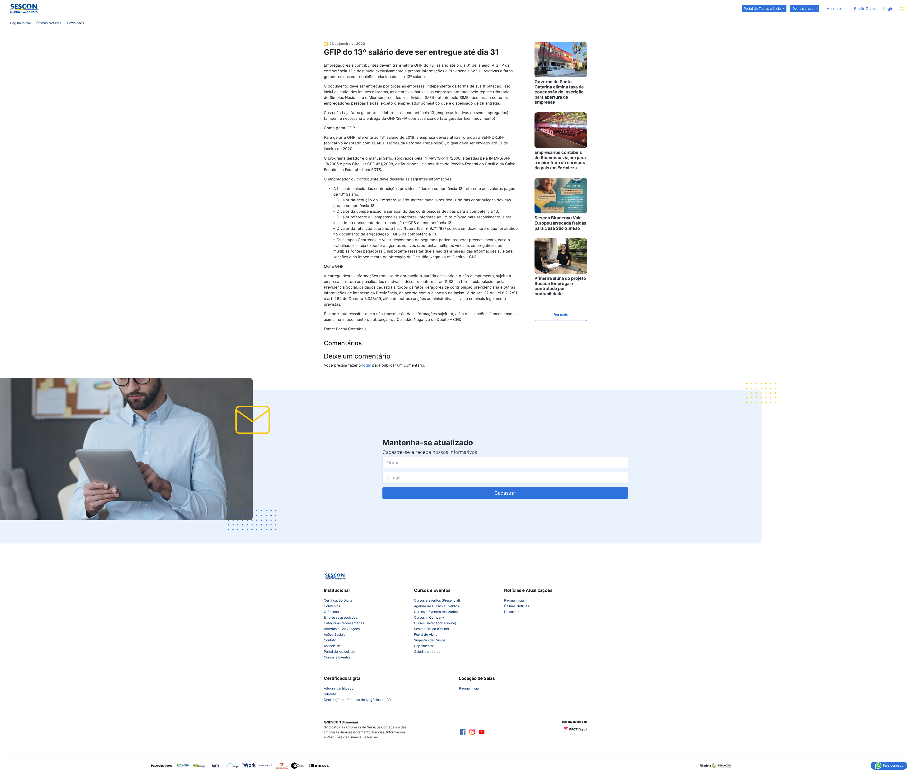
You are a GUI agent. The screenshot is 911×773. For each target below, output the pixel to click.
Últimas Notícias (48, 23)
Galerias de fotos (427, 651)
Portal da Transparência (763, 8)
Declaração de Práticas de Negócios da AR (357, 700)
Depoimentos (424, 646)
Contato (330, 640)
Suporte (330, 694)
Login (888, 8)
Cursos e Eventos (337, 657)
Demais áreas (803, 8)
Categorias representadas (344, 623)
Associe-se (836, 8)
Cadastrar (505, 493)
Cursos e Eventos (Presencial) (437, 600)
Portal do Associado (339, 651)
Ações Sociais (334, 634)
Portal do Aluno (425, 634)
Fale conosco (892, 765)
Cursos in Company (429, 617)
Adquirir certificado (338, 688)
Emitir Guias (865, 8)
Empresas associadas (340, 617)
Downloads (75, 23)
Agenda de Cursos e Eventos (436, 606)
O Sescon (331, 612)
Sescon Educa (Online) (431, 629)
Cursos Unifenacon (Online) (435, 623)
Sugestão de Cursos (429, 640)
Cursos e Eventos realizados (436, 612)
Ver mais (561, 314)
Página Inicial (20, 23)
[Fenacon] (723, 765)
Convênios (332, 606)
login (366, 365)
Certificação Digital (338, 600)
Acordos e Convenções (342, 629)
